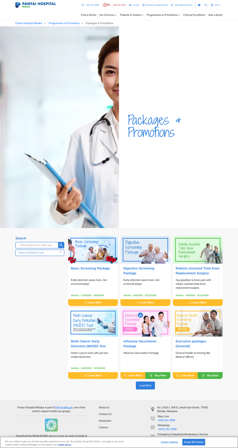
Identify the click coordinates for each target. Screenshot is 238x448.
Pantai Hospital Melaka (28, 23)
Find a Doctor (88, 15)
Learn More (95, 302)
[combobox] (39, 253)
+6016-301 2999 (167, 429)
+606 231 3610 (119, 5)
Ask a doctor (215, 15)
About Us (104, 407)
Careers (103, 427)
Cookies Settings (169, 442)
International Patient (183, 5)
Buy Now (160, 375)
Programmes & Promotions (64, 23)
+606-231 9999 (92, 5)
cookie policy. (64, 444)
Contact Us (105, 414)
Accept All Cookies (193, 442)
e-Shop (136, 5)
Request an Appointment (157, 5)
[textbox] (40, 253)
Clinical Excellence (194, 15)
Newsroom (105, 420)
